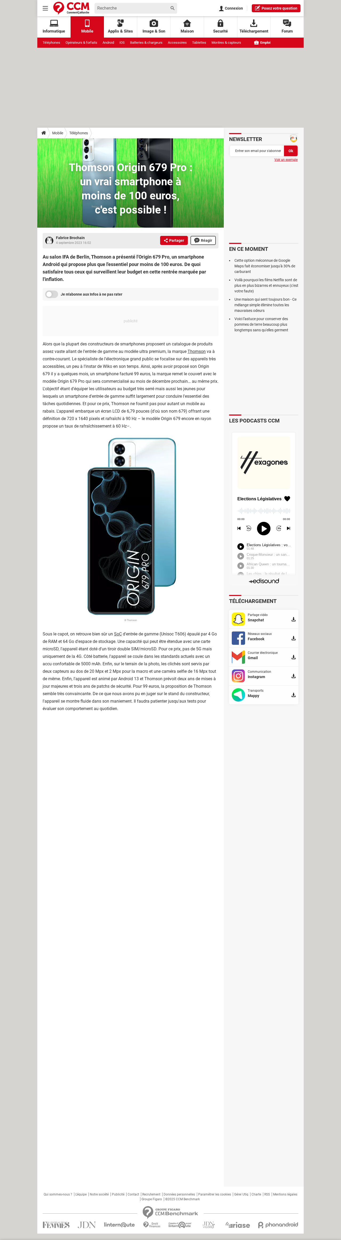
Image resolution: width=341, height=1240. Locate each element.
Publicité (118, 1194)
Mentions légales (285, 1194)
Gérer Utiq (241, 1194)
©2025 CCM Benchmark (182, 1199)
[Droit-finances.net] (151, 1225)
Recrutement (151, 1194)
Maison (187, 31)
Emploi (264, 43)
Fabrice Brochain (70, 238)
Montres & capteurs (226, 43)
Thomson (197, 351)
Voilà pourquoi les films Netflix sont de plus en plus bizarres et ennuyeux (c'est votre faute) (266, 285)
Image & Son (154, 31)
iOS (122, 43)
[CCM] (71, 8)
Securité (220, 31)
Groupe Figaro (151, 1199)
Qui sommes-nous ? (58, 1194)
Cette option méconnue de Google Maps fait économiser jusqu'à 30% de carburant (264, 266)
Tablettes (199, 43)
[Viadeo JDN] (208, 1225)
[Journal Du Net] (87, 1225)
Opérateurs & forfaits (81, 43)
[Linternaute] (119, 1224)
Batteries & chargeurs (146, 43)
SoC (118, 634)
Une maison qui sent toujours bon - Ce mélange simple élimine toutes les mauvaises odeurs (265, 305)
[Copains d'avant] (180, 1225)
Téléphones (51, 43)
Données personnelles (179, 1194)
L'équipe (81, 1194)
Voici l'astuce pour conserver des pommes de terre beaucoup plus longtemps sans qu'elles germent (261, 324)
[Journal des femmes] (56, 1225)
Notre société (99, 1194)
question (279, 8)
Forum (287, 31)
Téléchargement (253, 31)
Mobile (57, 133)
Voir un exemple (286, 160)
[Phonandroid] (278, 1225)
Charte (256, 1194)
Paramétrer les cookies (214, 1194)
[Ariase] (237, 1225)
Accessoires (177, 43)
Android (108, 43)
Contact (133, 1194)
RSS (267, 1194)
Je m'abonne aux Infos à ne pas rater (91, 294)
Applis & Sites (120, 31)
